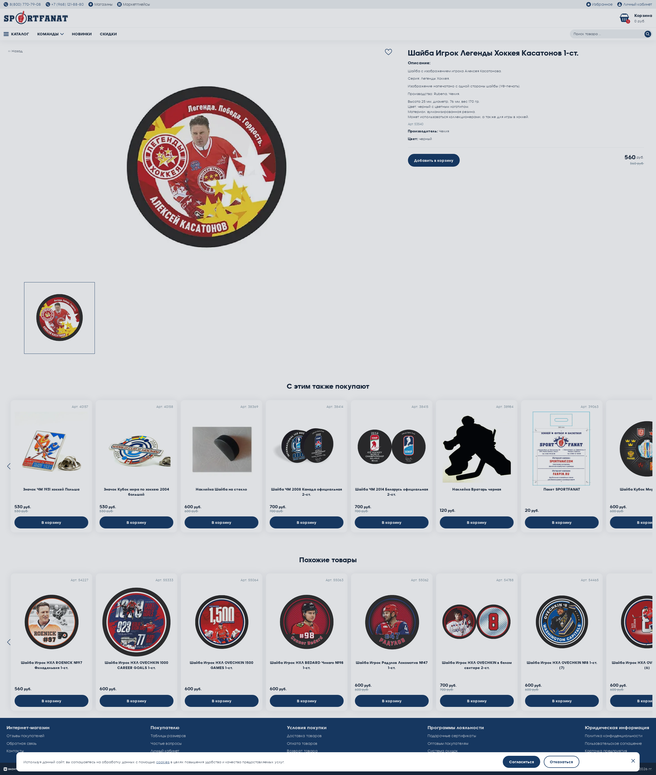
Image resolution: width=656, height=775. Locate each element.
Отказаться (561, 762)
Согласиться (521, 762)
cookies (163, 762)
